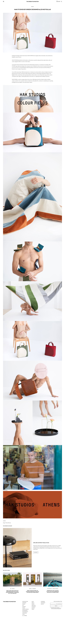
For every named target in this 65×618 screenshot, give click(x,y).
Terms (33, 609)
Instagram (43, 602)
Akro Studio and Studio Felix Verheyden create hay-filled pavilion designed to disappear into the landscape (12, 592)
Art (10, 588)
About (33, 602)
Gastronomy (49, 588)
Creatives (34, 605)
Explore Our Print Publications (41, 542)
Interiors (34, 588)
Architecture (25, 601)
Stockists (34, 606)
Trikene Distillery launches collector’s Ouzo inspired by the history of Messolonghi (52, 591)
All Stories (24, 615)
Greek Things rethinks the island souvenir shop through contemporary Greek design (32, 591)
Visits (23, 614)
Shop (33, 601)
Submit (33, 604)
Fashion (24, 606)
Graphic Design (55, 588)
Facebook (43, 601)
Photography (25, 611)
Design (32, 6)
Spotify (42, 604)
